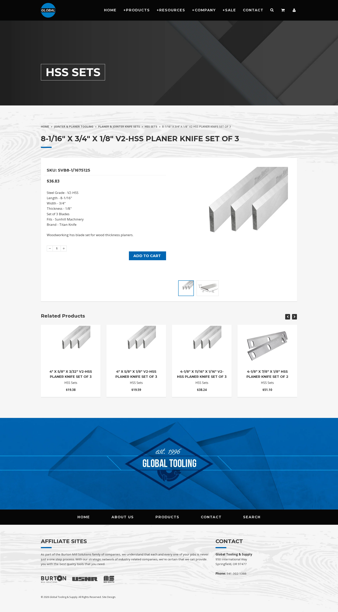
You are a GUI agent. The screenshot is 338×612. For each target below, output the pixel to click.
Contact (253, 10)
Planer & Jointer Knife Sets (119, 126)
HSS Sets (151, 126)
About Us (122, 517)
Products (138, 10)
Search (252, 517)
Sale (230, 10)
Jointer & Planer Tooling (73, 126)
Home (110, 10)
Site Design (108, 597)
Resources (172, 10)
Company (205, 10)
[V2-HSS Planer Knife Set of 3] (233, 222)
